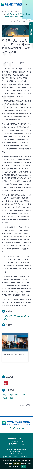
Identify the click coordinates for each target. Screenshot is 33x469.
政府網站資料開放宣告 (16, 452)
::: (0, 13)
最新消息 (10, 12)
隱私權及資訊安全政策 (16, 454)
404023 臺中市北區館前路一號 (17, 438)
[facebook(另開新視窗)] (10, 428)
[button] (18, 21)
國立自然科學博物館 (11, 4)
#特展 (5, 395)
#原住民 (23, 395)
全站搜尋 (25, 3)
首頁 (5, 12)
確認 (23, 466)
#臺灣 (5, 398)
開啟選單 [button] (30, 3)
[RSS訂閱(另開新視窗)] (23, 428)
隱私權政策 (16, 466)
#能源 (16, 395)
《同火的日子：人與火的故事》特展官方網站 (16, 317)
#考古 (11, 395)
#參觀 (11, 398)
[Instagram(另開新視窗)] (14, 428)
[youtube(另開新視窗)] (18, 428)
